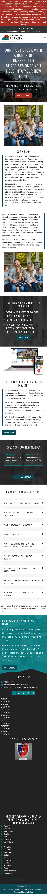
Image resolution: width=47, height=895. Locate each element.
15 (40, 468)
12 (33, 468)
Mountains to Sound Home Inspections (19, 889)
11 (31, 468)
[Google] (32, 28)
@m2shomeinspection (14, 880)
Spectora (17, 892)
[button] (35, 38)
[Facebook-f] (15, 28)
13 (35, 468)
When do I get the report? (16, 534)
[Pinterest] (28, 28)
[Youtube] (23, 28)
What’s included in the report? (18, 525)
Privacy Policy (27, 892)
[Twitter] (19, 28)
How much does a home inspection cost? (21, 503)
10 (29, 468)
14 (38, 468)
